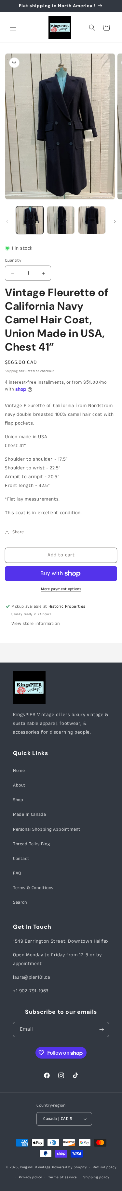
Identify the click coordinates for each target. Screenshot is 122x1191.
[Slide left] (7, 222)
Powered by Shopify (69, 1167)
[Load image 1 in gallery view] (30, 220)
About (19, 785)
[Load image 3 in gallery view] (92, 220)
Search (20, 902)
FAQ (17, 873)
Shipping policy (96, 1177)
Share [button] (18, 532)
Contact (21, 858)
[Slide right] (115, 222)
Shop (18, 800)
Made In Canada (29, 814)
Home (19, 770)
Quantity (13, 260)
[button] (13, 27)
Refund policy (104, 1167)
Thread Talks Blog (31, 844)
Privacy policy (30, 1177)
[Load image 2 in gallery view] (61, 220)
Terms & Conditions (33, 888)
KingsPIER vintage (35, 1167)
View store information (35, 623)
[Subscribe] (101, 1029)
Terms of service (62, 1177)
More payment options (61, 589)
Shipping (11, 371)
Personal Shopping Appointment (46, 829)
